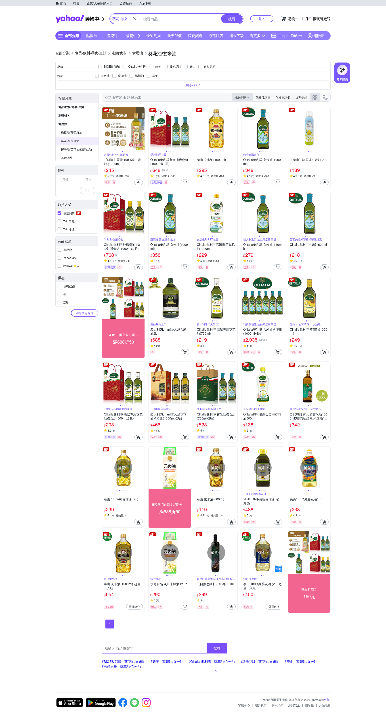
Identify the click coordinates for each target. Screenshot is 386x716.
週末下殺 (236, 35)
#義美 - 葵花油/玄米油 (167, 661)
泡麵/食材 (64, 115)
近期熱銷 (301, 97)
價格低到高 (263, 97)
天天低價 (174, 35)
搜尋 (217, 648)
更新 (327, 699)
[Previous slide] (105, 128)
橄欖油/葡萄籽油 (71, 132)
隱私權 (309, 705)
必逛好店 (216, 35)
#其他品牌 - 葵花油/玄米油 (259, 661)
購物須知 (277, 705)
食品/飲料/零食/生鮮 (71, 107)
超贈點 (319, 35)
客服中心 (244, 705)
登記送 (112, 35)
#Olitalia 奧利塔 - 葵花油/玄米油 (212, 661)
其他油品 (67, 158)
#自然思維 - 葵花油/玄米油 (121, 666)
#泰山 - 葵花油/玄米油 (301, 661)
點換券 (91, 35)
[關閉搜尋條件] (134, 18)
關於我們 (260, 705)
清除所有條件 (84, 313)
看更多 (255, 35)
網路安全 (294, 705)
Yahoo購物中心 (79, 18)
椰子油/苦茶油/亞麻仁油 (76, 149)
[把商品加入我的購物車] (138, 182)
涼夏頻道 (195, 35)
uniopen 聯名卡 (289, 35)
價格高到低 (283, 97)
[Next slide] (142, 128)
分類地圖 (325, 705)
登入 (261, 18)
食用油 (62, 124)
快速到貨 (154, 35)
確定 (87, 190)
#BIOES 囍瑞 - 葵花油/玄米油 (123, 661)
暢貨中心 (133, 35)
